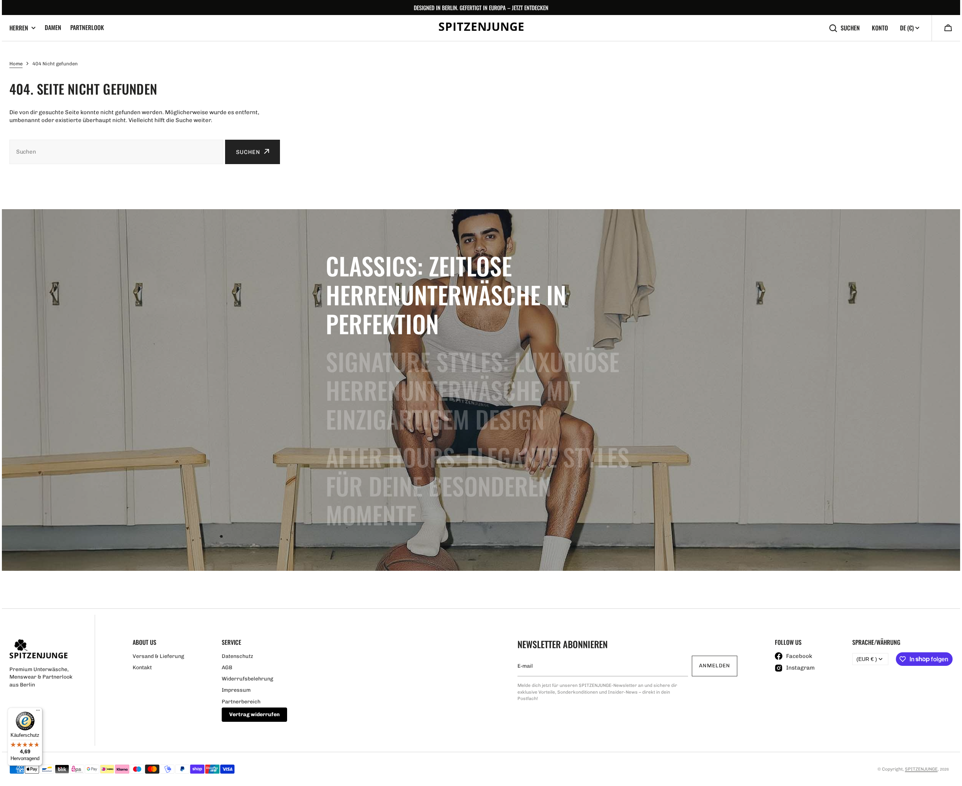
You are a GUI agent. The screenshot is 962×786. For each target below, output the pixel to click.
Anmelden (714, 665)
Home (16, 63)
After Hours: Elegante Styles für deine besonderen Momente (477, 485)
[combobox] (116, 152)
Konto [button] (880, 28)
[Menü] (37, 712)
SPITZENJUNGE (921, 769)
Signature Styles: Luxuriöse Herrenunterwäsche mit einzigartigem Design (472, 390)
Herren (18, 28)
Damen (53, 27)
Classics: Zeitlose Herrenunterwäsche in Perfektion (446, 294)
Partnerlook (87, 27)
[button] (948, 28)
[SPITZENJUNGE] (481, 28)
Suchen (850, 28)
